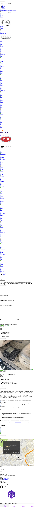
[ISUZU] (17, 109)
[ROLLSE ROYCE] (17, 216)
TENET (1, 242)
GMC (1, 88)
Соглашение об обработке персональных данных (7, 489)
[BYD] (17, 57)
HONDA (1, 98)
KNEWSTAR (2, 150)
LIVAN (1, 164)
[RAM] (17, 209)
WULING (1, 257)
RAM (1, 210)
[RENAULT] (17, 211)
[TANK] (17, 239)
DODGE (1, 71)
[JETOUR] (17, 118)
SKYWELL (2, 223)
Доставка (3, 6)
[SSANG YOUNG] (17, 231)
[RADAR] (17, 207)
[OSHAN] (17, 194)
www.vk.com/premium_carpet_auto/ (7, 476)
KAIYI (1, 127)
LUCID (1, 169)
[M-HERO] (17, 173)
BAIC (1, 44)
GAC (1, 83)
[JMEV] (17, 125)
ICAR (1, 107)
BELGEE (1, 49)
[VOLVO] (17, 250)
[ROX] (17, 217)
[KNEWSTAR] (17, 147)
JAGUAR (1, 115)
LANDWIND (2, 157)
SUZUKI (1, 237)
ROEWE (1, 215)
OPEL (1, 191)
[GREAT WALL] (17, 89)
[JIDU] (17, 121)
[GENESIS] (17, 86)
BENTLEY (2, 51)
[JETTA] (17, 120)
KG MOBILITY (2, 135)
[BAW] (17, 47)
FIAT (1, 78)
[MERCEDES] (17, 180)
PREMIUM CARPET (3, 206)
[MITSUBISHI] (17, 185)
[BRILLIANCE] (17, 53)
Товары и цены (4, 273)
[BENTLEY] (17, 50)
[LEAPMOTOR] (17, 158)
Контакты (3, 8)
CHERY (1, 63)
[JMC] (17, 123)
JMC (1, 124)
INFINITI (1, 26)
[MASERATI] (17, 175)
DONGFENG (2, 73)
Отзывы (3, 5)
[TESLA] (17, 243)
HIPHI (1, 97)
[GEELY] (17, 84)
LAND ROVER (2, 155)
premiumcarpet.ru (6, 478)
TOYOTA (1, 17)
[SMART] (17, 224)
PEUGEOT (2, 198)
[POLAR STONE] (17, 199)
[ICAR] (17, 106)
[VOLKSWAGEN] (17, 248)
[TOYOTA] (17, 16)
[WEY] (17, 255)
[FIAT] (17, 77)
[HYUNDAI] (17, 104)
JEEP (1, 117)
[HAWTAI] (17, 94)
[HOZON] (17, 101)
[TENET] (17, 241)
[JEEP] (17, 116)
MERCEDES (2, 181)
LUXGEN (1, 171)
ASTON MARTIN (3, 33)
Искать (10, 3)
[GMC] (17, 87)
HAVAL (1, 93)
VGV (1, 247)
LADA (1, 152)
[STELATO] (17, 233)
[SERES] (17, 219)
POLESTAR (2, 201)
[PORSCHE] (17, 204)
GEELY (1, 85)
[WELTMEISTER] (17, 253)
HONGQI (1, 100)
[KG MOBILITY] (17, 131)
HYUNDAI (2, 105)
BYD (1, 58)
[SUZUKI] (17, 236)
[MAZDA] (17, 178)
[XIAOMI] (17, 260)
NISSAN (1, 15)
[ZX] (17, 267)
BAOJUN (1, 46)
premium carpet (5, 479)
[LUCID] (17, 168)
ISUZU (1, 110)
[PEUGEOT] (17, 197)
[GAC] (17, 82)
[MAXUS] (17, 177)
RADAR (1, 208)
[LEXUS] (17, 18)
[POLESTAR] (17, 200)
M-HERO (1, 174)
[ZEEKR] (17, 263)
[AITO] (17, 29)
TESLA (1, 244)
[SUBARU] (17, 234)
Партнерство (4, 7)
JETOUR (1, 119)
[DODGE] (17, 70)
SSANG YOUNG (3, 232)
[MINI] (17, 183)
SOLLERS (1, 228)
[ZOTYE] (17, 265)
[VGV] (17, 246)
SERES (1, 220)
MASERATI (2, 176)
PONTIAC (1, 203)
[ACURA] (17, 27)
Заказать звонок (3, 1)
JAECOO (1, 114)
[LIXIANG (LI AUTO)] (17, 165)
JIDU (1, 122)
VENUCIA (2, 245)
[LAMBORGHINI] (17, 153)
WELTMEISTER (2, 254)
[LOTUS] (17, 166)
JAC (1, 112)
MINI (1, 184)
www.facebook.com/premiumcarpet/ (7, 477)
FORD (1, 80)
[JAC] (17, 111)
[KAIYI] (17, 126)
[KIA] (17, 139)
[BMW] (17, 52)
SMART (1, 225)
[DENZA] (17, 69)
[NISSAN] (17, 14)
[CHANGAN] (17, 60)
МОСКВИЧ (2, 269)
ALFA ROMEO (2, 31)
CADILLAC (2, 59)
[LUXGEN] (17, 170)
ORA (1, 193)
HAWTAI (1, 95)
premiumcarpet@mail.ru (18, 422)
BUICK (1, 56)
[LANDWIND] (17, 156)
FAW (1, 76)
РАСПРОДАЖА (2, 271)
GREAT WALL (2, 90)
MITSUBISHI (2, 186)
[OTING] (17, 195)
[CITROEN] (17, 67)
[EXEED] (17, 74)
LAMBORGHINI (2, 154)
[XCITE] (17, 258)
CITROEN (1, 68)
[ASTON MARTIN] (17, 32)
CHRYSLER (2, 66)
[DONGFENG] (17, 72)
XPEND (1, 262)
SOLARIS (1, 227)
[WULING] (17, 256)
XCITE (1, 259)
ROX (1, 218)
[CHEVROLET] (17, 64)
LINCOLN (2, 162)
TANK (1, 240)
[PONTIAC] (17, 202)
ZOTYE (1, 266)
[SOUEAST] (17, 229)
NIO (1, 188)
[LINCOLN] (17, 161)
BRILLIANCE (2, 54)
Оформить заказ (3, 338)
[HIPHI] (17, 96)
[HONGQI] (17, 99)
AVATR (1, 42)
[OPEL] (17, 190)
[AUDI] (17, 37)
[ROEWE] (17, 214)
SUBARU (1, 235)
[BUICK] (17, 55)
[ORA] (17, 192)
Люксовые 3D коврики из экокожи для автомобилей (8, 10)
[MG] (17, 182)
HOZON (1, 102)
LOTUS (1, 167)
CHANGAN (2, 61)
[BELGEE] (17, 48)
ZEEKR (1, 264)
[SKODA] (17, 221)
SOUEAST (2, 230)
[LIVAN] (17, 163)
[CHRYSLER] (17, 65)
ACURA (1, 28)
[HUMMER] (17, 103)
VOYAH (1, 252)
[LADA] (17, 151)
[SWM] (17, 238)
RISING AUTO (2, 213)
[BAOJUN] (17, 45)
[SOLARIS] (17, 226)
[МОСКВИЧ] (17, 268)
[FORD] (17, 79)
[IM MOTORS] (17, 108)
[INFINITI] (17, 22)
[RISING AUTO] (17, 212)
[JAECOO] (17, 113)
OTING (1, 196)
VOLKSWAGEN (2, 249)
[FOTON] (17, 81)
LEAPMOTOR (2, 159)
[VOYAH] (17, 251)
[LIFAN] (17, 160)
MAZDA (1, 179)
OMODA (1, 189)
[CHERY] (17, 62)
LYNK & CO (2, 172)
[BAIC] (17, 43)
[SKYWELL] (17, 222)
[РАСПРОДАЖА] (17, 270)
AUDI (1, 41)
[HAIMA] (17, 91)
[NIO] (17, 187)
